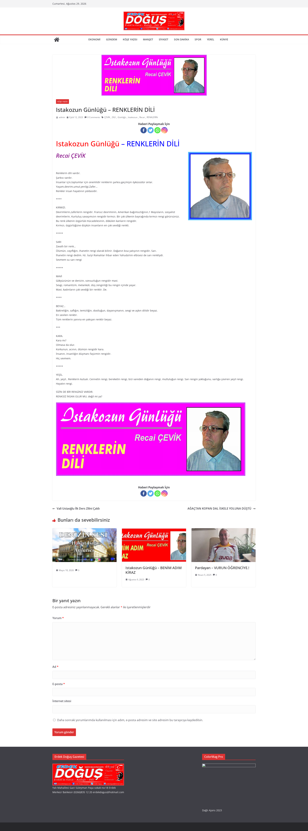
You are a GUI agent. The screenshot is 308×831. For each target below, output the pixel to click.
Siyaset (163, 39)
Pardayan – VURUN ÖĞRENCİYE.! (222, 567)
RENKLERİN (152, 117)
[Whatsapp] (157, 130)
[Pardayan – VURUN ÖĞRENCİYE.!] (223, 531)
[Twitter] (150, 130)
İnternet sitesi (61, 701)
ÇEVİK (107, 117)
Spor (198, 39)
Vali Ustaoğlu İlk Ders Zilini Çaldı (78, 508)
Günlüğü (122, 117)
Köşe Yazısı (130, 39)
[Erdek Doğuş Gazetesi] (56, 39)
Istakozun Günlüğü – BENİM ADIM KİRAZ (153, 570)
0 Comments (93, 117)
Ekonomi (94, 39)
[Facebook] (143, 130)
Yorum (58, 618)
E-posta (58, 684)
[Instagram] (164, 130)
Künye (224, 39)
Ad (55, 667)
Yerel (210, 39)
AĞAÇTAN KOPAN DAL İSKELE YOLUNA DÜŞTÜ (219, 508)
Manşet (148, 39)
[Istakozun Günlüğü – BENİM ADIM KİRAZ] (154, 531)
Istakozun (132, 117)
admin (62, 117)
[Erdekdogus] (88, 766)
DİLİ (114, 117)
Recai (142, 117)
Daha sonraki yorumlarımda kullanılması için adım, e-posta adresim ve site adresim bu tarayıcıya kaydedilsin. (130, 720)
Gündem (111, 39)
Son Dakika (181, 39)
